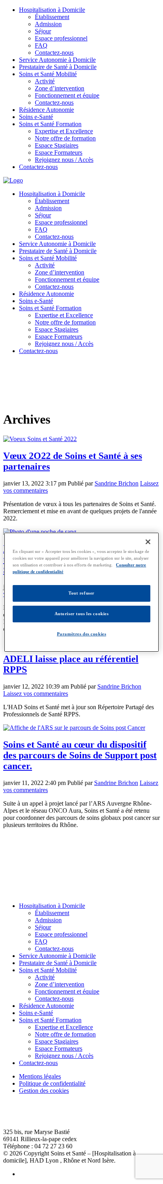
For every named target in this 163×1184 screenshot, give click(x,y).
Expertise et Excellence (64, 131)
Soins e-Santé (36, 116)
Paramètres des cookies (81, 633)
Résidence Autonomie (46, 109)
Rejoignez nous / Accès (64, 159)
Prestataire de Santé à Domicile (58, 66)
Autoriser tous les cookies (82, 613)
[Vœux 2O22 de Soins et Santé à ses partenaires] (40, 439)
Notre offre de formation (65, 138)
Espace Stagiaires (56, 145)
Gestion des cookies (44, 1090)
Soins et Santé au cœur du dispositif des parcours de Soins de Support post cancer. (80, 755)
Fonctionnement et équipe (67, 95)
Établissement (52, 16)
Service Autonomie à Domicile (57, 59)
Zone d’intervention (59, 88)
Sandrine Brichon (116, 483)
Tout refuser (81, 593)
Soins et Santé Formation (50, 124)
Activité (45, 81)
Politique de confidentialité (52, 1083)
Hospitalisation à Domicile (52, 9)
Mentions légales (40, 1076)
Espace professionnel (61, 38)
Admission (48, 24)
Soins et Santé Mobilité (48, 74)
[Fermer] (148, 541)
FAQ (41, 45)
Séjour (43, 31)
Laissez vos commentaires (35, 693)
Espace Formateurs (58, 152)
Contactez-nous (54, 52)
